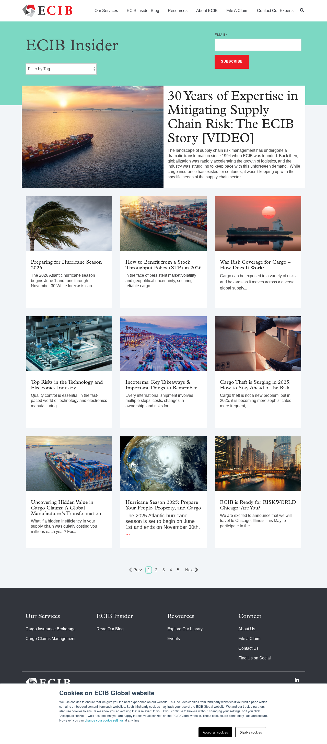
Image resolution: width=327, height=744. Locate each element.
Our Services (106, 10)
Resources (178, 10)
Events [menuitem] (173, 638)
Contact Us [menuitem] (248, 648)
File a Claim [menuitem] (249, 638)
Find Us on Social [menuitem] (254, 658)
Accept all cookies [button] (215, 732)
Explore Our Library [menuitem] (185, 629)
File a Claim (237, 10)
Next (189, 570)
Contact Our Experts (275, 10)
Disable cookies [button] (251, 732)
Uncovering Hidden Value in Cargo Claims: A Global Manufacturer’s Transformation (66, 508)
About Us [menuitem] (246, 629)
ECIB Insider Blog (143, 10)
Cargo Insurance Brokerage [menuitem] (51, 629)
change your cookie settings (104, 720)
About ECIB (207, 10)
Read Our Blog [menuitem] (110, 629)
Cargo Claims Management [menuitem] (50, 638)
